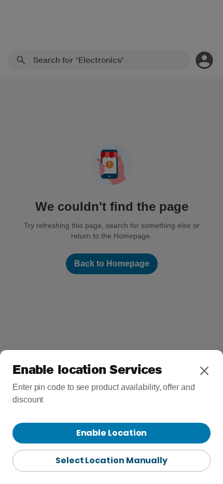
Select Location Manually (111, 460)
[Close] (204, 371)
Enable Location (111, 433)
